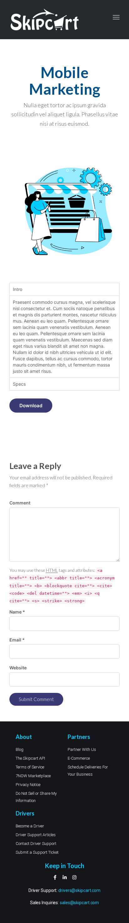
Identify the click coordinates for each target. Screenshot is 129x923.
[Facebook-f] (55, 877)
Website (18, 667)
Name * (17, 611)
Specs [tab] (19, 384)
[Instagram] (74, 877)
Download (30, 406)
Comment (19, 502)
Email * (17, 639)
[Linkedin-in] (64, 877)
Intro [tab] (17, 289)
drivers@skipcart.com (79, 890)
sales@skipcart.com (79, 902)
